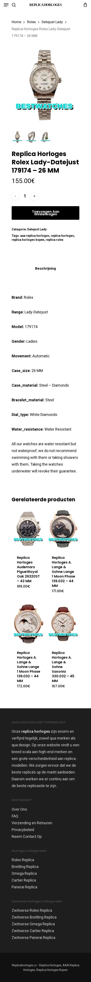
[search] (13, 5)
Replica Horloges (45, 5)
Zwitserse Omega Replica (33, 924)
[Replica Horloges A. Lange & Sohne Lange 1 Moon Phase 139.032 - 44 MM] (64, 528)
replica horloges (62, 235)
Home (16, 22)
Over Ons (19, 809)
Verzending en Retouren (32, 823)
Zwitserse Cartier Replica (33, 930)
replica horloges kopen (28, 239)
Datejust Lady (52, 22)
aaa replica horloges (34, 235)
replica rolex (54, 239)
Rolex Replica (23, 860)
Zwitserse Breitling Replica (34, 917)
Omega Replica (24, 873)
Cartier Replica (24, 880)
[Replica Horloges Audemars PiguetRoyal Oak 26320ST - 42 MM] (29, 528)
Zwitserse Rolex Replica (32, 910)
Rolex (31, 22)
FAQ (15, 816)
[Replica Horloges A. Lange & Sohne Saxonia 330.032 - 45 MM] (64, 624)
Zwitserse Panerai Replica (33, 937)
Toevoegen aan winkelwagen (45, 213)
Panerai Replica (24, 887)
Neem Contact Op (27, 836)
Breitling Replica (25, 866)
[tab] (45, 268)
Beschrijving (45, 268)
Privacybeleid (23, 829)
